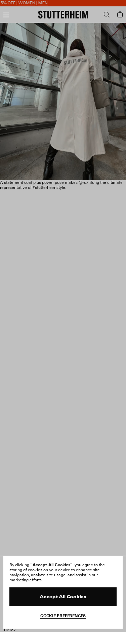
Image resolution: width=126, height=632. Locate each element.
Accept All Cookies (63, 597)
